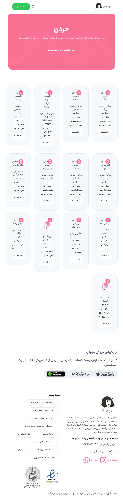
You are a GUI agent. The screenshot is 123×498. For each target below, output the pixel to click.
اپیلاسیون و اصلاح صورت (43, 418)
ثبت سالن (21, 6)
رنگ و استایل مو (24, 434)
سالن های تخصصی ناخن (43, 410)
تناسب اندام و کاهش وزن (44, 457)
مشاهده (105, 132)
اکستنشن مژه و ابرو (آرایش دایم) (39, 426)
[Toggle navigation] (10, 6)
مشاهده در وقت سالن (59, 50)
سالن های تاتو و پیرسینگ (42, 442)
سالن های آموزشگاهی (43, 449)
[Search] (33, 6)
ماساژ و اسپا (48, 434)
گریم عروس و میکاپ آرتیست (41, 402)
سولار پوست (17, 449)
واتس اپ (95, 460)
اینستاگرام (112, 460)
